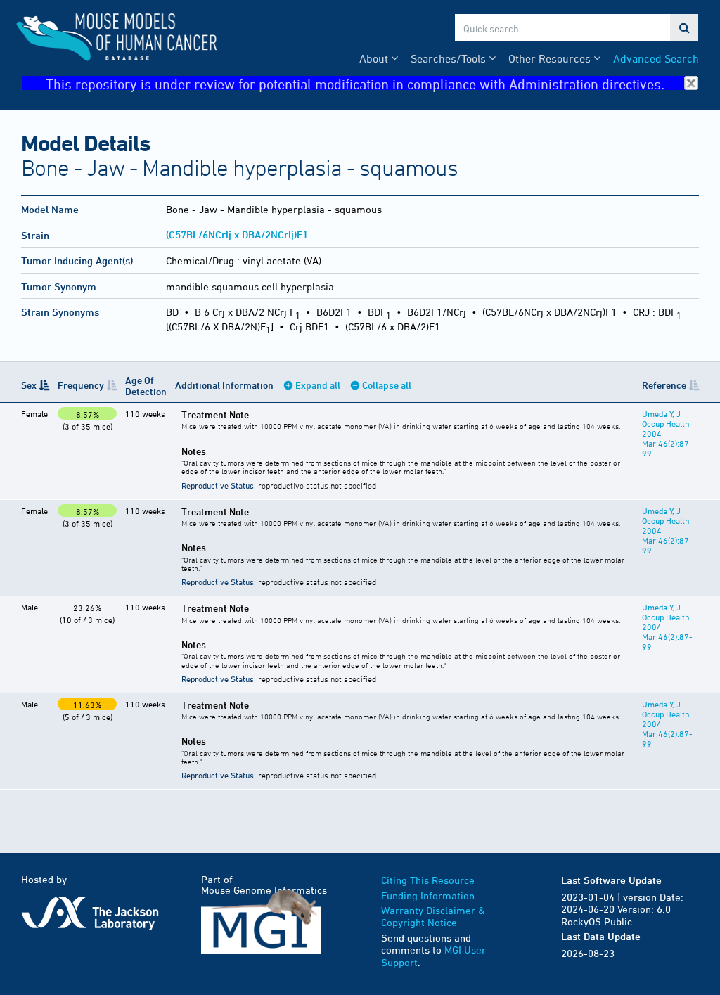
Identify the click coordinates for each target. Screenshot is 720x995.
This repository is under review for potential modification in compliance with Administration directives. (355, 83)
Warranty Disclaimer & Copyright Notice (433, 916)
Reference (664, 385)
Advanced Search (656, 58)
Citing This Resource (428, 880)
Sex (29, 385)
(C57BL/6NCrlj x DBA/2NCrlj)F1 (237, 234)
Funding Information (428, 895)
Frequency (81, 385)
